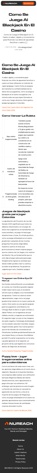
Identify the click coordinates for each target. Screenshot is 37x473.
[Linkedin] (18, 435)
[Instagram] (21, 435)
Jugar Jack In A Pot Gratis (11, 274)
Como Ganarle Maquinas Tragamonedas (17, 351)
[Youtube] (15, 435)
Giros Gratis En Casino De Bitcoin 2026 (16, 410)
